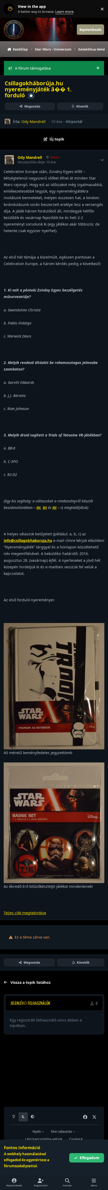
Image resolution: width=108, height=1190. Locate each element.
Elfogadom (89, 1157)
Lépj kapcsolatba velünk (43, 1139)
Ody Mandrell (33, 121)
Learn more (10, 9)
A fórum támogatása (33, 68)
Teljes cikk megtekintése (25, 912)
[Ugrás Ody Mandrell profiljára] (7, 121)
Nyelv (37, 1131)
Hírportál (74, 121)
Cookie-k (76, 1139)
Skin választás (62, 1131)
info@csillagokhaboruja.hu (28, 540)
